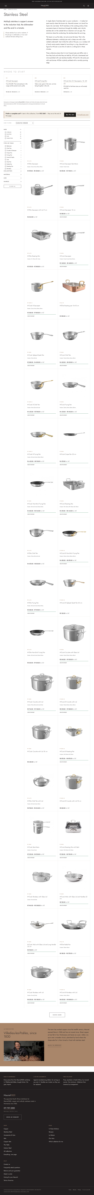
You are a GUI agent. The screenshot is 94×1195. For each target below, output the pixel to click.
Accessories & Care (9, 1135)
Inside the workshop (54, 1045)
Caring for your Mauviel (11, 1177)
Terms (70, 1189)
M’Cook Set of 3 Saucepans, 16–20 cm (75, 82)
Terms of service (8, 1180)
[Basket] (88, 6)
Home (5, 9)
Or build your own (82, 115)
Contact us (7, 1164)
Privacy (79, 1189)
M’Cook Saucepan (12, 81)
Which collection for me (56, 1142)
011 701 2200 (9, 1108)
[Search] (84, 6)
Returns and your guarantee (12, 1171)
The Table (6, 1145)
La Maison (52, 1135)
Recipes (51, 1132)
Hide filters (7, 123)
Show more (57, 1015)
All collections (8, 1151)
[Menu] (6, 6)
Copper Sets (7, 1142)
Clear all (12, 186)
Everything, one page (10, 1154)
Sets (5, 1138)
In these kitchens (54, 1129)
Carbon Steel (7, 1148)
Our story (51, 1138)
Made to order (8, 1174)
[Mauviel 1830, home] (45, 6)
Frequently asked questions (12, 1167)
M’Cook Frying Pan (41, 81)
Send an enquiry (12, 1117)
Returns (74, 1189)
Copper (6, 1129)
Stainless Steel (8, 1132)
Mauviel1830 (22, 102)
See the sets (70, 115)
